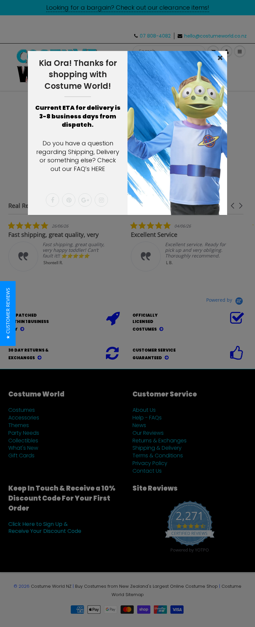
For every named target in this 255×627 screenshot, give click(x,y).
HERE (98, 169)
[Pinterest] (68, 200)
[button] (8, 313)
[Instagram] (101, 200)
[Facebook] (52, 200)
